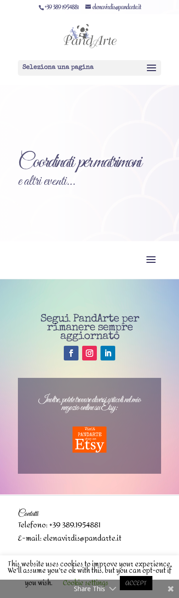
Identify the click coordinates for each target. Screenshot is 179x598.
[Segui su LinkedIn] (108, 353)
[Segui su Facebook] (71, 353)
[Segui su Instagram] (89, 353)
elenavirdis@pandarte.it (82, 538)
